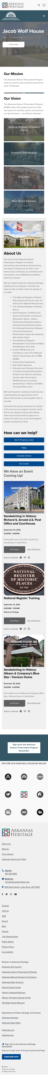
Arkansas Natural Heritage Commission (19, 977)
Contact (5, 906)
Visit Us (5, 911)
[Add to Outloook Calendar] (25, 557)
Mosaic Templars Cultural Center (16, 997)
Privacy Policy (8, 947)
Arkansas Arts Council (12, 967)
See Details (14, 549)
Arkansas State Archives (12, 982)
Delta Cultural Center (11, 987)
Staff (4, 916)
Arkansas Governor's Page (14, 859)
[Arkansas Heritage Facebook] (2, 894)
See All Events (33, 549)
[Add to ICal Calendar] (21, 557)
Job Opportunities (10, 936)
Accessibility (7, 952)
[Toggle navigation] (43, 5)
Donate (5, 931)
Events (5, 921)
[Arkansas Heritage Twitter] (6, 894)
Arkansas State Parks (11, 1023)
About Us (6, 844)
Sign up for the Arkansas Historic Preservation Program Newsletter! (24, 747)
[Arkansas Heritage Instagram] (11, 894)
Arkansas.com (8, 1030)
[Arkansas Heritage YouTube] (15, 894)
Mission (5, 849)
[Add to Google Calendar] (29, 557)
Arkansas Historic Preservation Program (19, 972)
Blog (4, 926)
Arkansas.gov (8, 1035)
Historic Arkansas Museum (13, 992)
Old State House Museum (13, 1003)
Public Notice (8, 941)
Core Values (7, 854)
